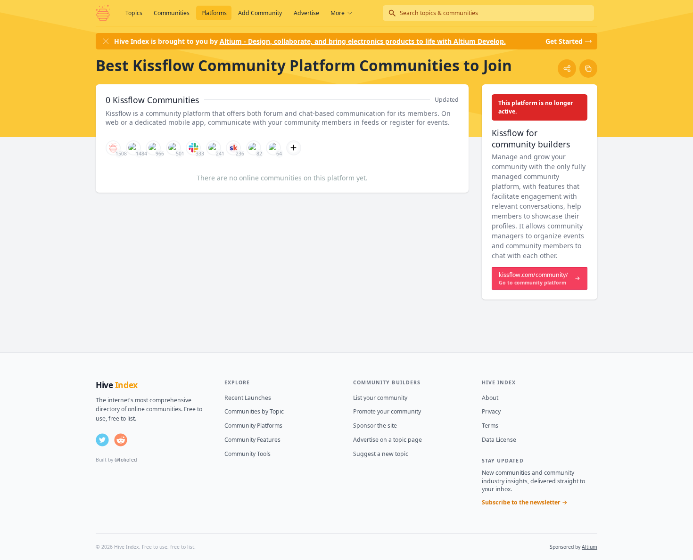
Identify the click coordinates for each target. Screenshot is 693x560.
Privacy (491, 411)
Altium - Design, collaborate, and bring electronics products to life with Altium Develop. (363, 41)
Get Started (564, 41)
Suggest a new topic (380, 454)
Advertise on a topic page (387, 440)
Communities (172, 13)
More (337, 13)
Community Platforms (253, 426)
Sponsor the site (375, 426)
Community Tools (247, 454)
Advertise (306, 13)
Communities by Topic (254, 411)
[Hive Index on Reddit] (120, 439)
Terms (490, 426)
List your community (380, 398)
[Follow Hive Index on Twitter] (102, 439)
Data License (499, 440)
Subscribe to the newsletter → (525, 502)
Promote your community (387, 411)
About (490, 398)
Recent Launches (247, 398)
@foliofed (126, 459)
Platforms (214, 13)
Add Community (260, 13)
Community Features (252, 440)
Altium (589, 547)
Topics (133, 13)
